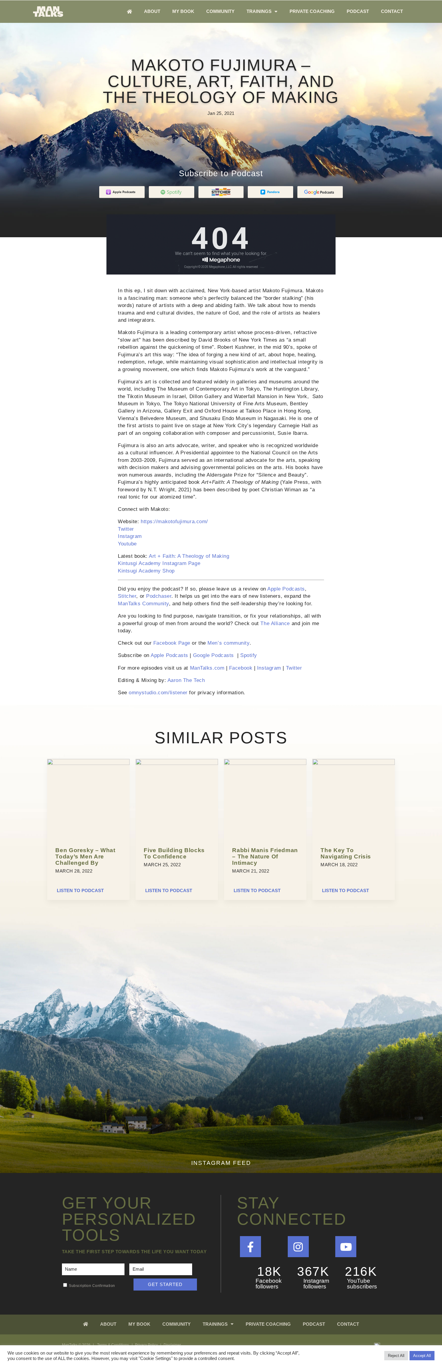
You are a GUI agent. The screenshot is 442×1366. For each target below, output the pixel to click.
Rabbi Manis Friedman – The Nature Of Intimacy (265, 856)
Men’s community (228, 643)
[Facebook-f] (250, 1246)
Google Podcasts (213, 655)
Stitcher (127, 596)
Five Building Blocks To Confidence (174, 853)
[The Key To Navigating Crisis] (353, 763)
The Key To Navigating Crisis (346, 853)
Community (220, 11)
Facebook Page (171, 643)
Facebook (240, 668)
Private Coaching (312, 11)
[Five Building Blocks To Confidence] (177, 763)
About (152, 11)
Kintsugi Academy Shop (146, 571)
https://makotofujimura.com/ (174, 521)
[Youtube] (345, 1246)
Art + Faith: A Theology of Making (189, 556)
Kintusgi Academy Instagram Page (159, 563)
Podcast (358, 11)
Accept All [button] (422, 1355)
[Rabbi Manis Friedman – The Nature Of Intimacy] (265, 763)
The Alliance (275, 623)
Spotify (248, 655)
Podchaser (158, 596)
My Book (183, 11)
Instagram (130, 536)
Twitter (126, 529)
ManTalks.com (207, 668)
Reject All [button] (396, 1355)
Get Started (165, 1284)
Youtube (127, 544)
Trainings (259, 11)
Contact (392, 11)
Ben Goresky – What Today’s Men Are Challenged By (85, 856)
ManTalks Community (143, 603)
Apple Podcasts (286, 589)
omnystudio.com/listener (158, 692)
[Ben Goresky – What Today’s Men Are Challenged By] (88, 763)
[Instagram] (298, 1246)
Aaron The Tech (186, 680)
